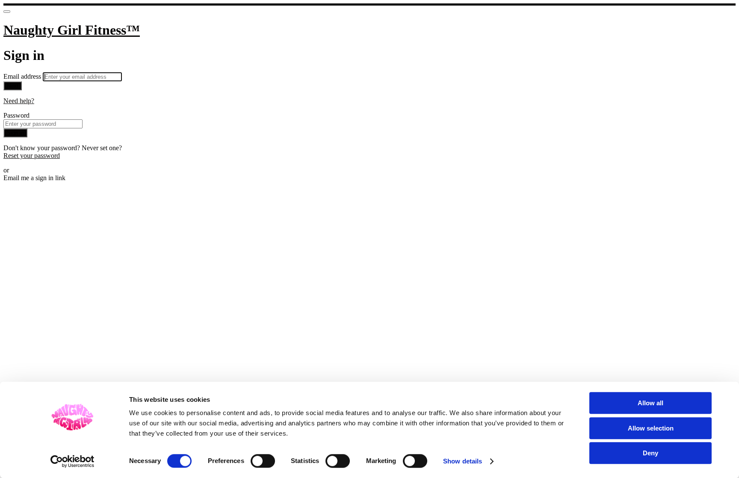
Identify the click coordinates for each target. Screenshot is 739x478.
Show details (462, 461)
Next (12, 86)
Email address (23, 76)
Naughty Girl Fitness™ (71, 30)
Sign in (15, 133)
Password (16, 115)
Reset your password (31, 155)
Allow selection (651, 428)
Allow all (650, 403)
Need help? (18, 100)
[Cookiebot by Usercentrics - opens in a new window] (72, 461)
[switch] (263, 461)
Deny (650, 453)
